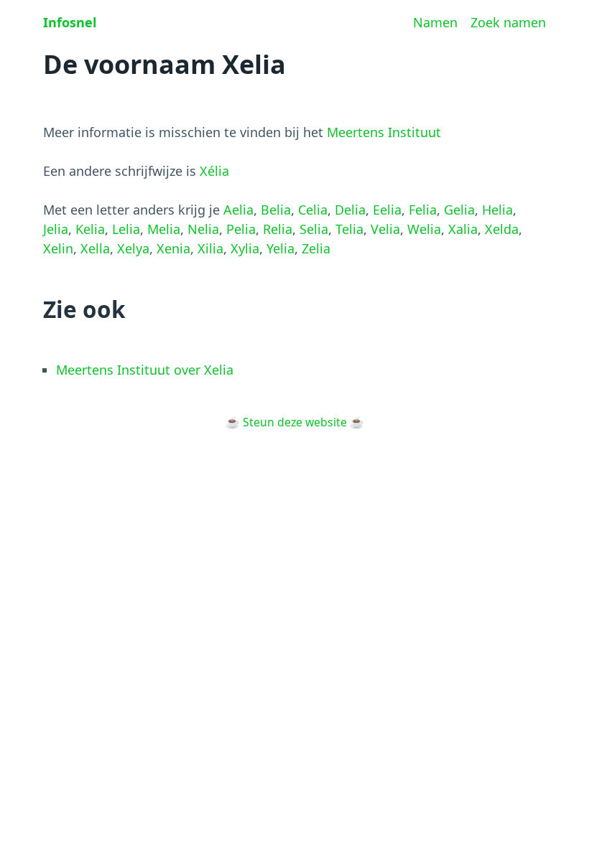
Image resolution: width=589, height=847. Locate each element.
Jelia (55, 229)
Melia (163, 229)
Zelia (316, 248)
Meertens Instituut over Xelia (144, 369)
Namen (435, 22)
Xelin (58, 248)
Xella (95, 248)
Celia (313, 209)
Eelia (387, 209)
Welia (424, 229)
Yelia (280, 248)
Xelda (502, 229)
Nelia (203, 229)
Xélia (214, 170)
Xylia (245, 248)
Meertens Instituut (384, 132)
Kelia (90, 229)
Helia (497, 209)
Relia (277, 229)
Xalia (463, 229)
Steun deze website (295, 422)
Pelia (241, 229)
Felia (423, 209)
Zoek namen (508, 22)
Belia (276, 209)
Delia (350, 209)
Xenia (173, 248)
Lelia (126, 229)
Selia (314, 229)
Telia (349, 229)
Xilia (210, 248)
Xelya (133, 248)
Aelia (238, 209)
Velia (385, 229)
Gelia (459, 209)
